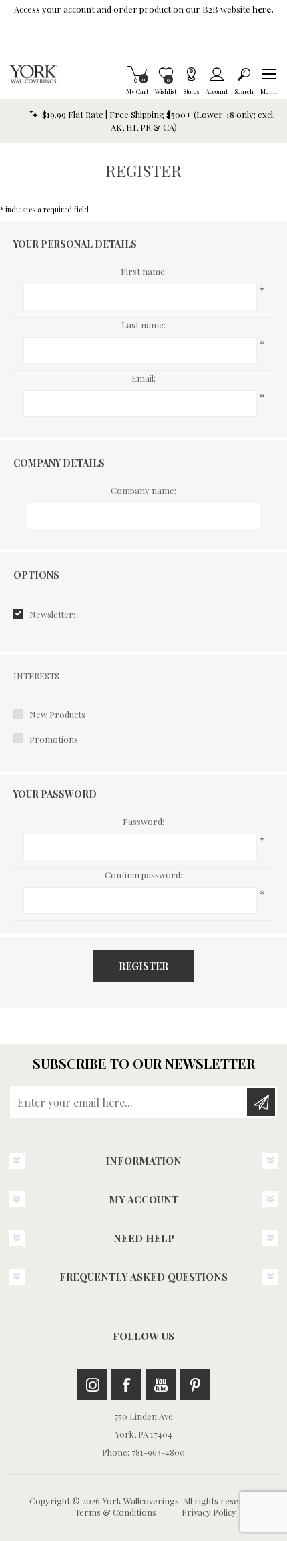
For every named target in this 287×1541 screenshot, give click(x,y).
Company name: (143, 490)
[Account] (217, 74)
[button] (268, 74)
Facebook (126, 1384)
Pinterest (195, 1384)
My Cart (137, 74)
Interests (36, 675)
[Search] (244, 74)
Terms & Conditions (115, 1512)
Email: (143, 378)
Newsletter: (52, 614)
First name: (144, 271)
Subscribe (261, 1102)
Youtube (161, 1384)
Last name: (143, 324)
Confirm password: (143, 874)
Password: (143, 821)
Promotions (53, 739)
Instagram (92, 1384)
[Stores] (191, 74)
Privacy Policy (209, 1512)
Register (143, 966)
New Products (57, 714)
